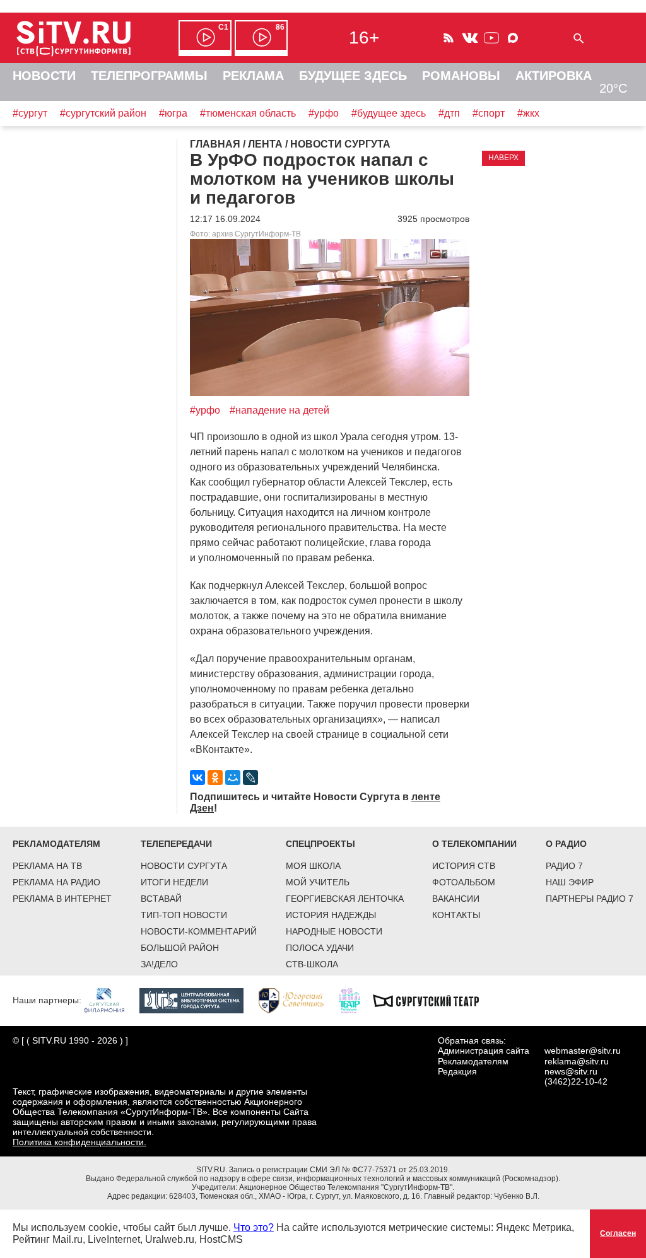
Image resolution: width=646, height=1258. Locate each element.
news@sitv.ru (570, 1071)
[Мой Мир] (232, 777)
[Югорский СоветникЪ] (297, 1000)
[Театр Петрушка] (356, 1000)
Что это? (253, 1227)
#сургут (30, 113)
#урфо (323, 113)
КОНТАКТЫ (456, 915)
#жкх (528, 113)
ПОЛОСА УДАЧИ (320, 948)
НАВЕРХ (503, 157)
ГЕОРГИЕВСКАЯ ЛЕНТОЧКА (345, 899)
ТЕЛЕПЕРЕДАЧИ (176, 844)
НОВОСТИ (44, 75)
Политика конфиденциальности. (79, 1142)
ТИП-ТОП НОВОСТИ (184, 915)
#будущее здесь (388, 113)
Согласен (618, 1233)
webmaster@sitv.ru (582, 1050)
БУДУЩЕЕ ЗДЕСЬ (353, 75)
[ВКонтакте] (197, 777)
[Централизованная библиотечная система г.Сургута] (197, 1000)
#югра (173, 113)
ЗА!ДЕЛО (159, 964)
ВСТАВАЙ (161, 899)
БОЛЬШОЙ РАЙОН (180, 948)
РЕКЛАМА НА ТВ (47, 866)
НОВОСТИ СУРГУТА (184, 866)
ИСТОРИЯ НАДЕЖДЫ (331, 915)
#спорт (489, 113)
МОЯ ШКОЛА (313, 866)
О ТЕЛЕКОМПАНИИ (474, 844)
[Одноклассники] (215, 777)
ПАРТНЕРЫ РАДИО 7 (589, 899)
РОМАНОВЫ (461, 75)
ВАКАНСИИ (455, 899)
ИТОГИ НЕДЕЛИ (174, 882)
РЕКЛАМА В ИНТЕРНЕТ (62, 899)
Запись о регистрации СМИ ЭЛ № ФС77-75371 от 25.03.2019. (339, 1169)
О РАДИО (566, 844)
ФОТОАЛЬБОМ (463, 882)
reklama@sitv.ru (576, 1061)
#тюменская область (248, 113)
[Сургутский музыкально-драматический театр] (432, 1000)
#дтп (449, 113)
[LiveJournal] (250, 777)
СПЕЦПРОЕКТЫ (320, 844)
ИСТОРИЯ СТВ (463, 866)
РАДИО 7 (564, 866)
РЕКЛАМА (253, 75)
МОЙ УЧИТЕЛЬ (317, 882)
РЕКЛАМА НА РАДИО (56, 882)
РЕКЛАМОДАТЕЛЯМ (56, 844)
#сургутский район (103, 113)
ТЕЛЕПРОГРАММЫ (149, 75)
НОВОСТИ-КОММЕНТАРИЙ (199, 931)
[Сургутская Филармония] (110, 1000)
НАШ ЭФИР (570, 882)
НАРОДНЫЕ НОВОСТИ (334, 931)
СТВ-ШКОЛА (312, 964)
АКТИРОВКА (553, 75)
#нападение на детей (279, 410)
